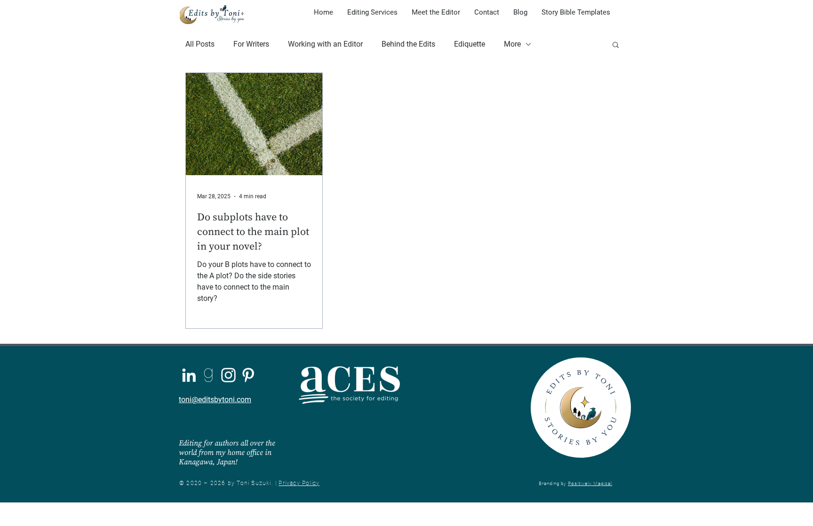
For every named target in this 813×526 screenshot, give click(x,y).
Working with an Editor (325, 44)
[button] (615, 45)
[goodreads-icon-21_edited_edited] (208, 375)
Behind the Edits (408, 44)
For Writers (251, 44)
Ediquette (469, 44)
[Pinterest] (248, 375)
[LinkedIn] (189, 375)
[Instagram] (228, 375)
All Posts (200, 44)
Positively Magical (590, 483)
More (512, 44)
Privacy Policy (299, 483)
